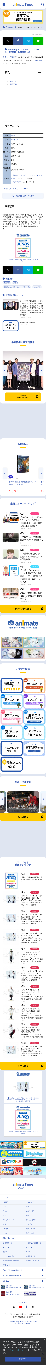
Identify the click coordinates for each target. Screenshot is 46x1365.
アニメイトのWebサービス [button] (12, 1275)
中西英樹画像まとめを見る (23, 396)
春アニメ (6, 1247)
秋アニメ (6, 1252)
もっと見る (23, 817)
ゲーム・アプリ (31, 1220)
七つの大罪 (17, 182)
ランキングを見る (23, 609)
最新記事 (13, 84)
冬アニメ (29, 1252)
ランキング (30, 1202)
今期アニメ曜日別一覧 (33, 1243)
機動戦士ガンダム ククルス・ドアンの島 (17, 287)
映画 (27, 1215)
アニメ (5, 1207)
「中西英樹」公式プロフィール (15, 189)
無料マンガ (30, 1233)
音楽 (4, 1224)
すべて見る (23, 1066)
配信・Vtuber (30, 1229)
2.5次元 (5, 1229)
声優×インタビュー (32, 1261)
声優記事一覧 (30, 1256)
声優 (4, 57)
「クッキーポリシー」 (17, 1350)
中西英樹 (11, 57)
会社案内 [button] (6, 1281)
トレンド (6, 1233)
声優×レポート (8, 1265)
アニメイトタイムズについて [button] (12, 1270)
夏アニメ (29, 1247)
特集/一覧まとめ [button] (8, 1238)
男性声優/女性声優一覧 (11, 1261)
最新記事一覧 (7, 1243)
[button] (23, 72)
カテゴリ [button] (6, 1197)
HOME (5, 1202)
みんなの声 (30, 1211)
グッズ (5, 1215)
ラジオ (5, 1211)
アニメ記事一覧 (8, 1256)
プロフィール (14, 81)
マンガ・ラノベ (8, 1220)
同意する (23, 1359)
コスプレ (29, 1224)
